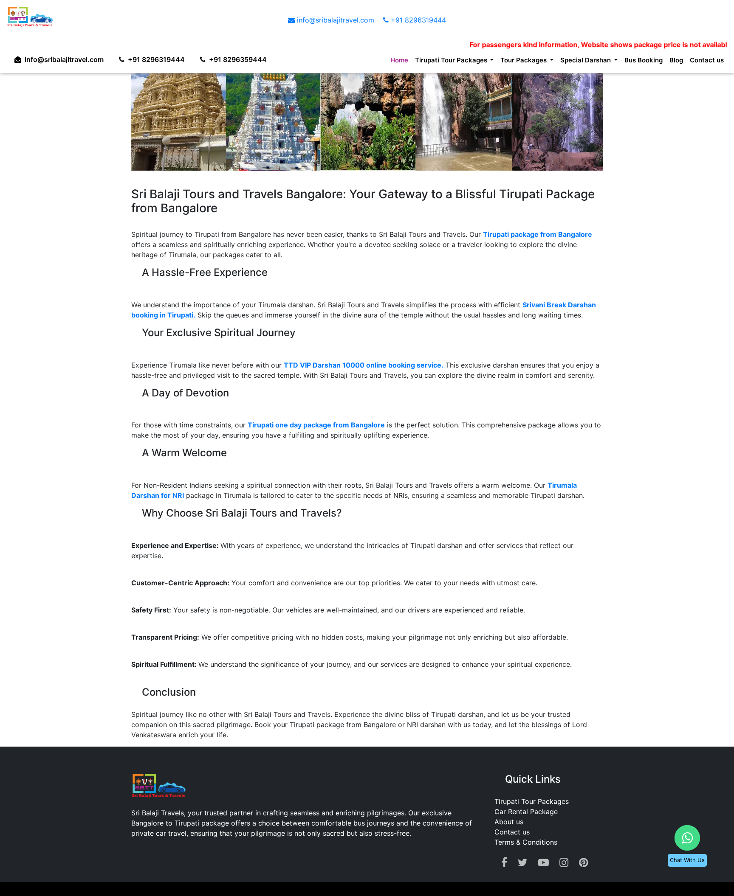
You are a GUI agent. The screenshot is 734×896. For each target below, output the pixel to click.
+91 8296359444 (246, 57)
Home (366, 61)
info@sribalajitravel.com (335, 20)
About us (508, 821)
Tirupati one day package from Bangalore (316, 425)
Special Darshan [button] (573, 61)
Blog (672, 61)
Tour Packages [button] (504, 61)
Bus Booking (636, 61)
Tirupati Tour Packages (531, 801)
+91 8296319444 (417, 20)
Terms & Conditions (525, 842)
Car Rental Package (526, 811)
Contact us (705, 61)
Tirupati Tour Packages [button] (424, 61)
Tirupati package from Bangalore (537, 234)
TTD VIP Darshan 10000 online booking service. (363, 365)
